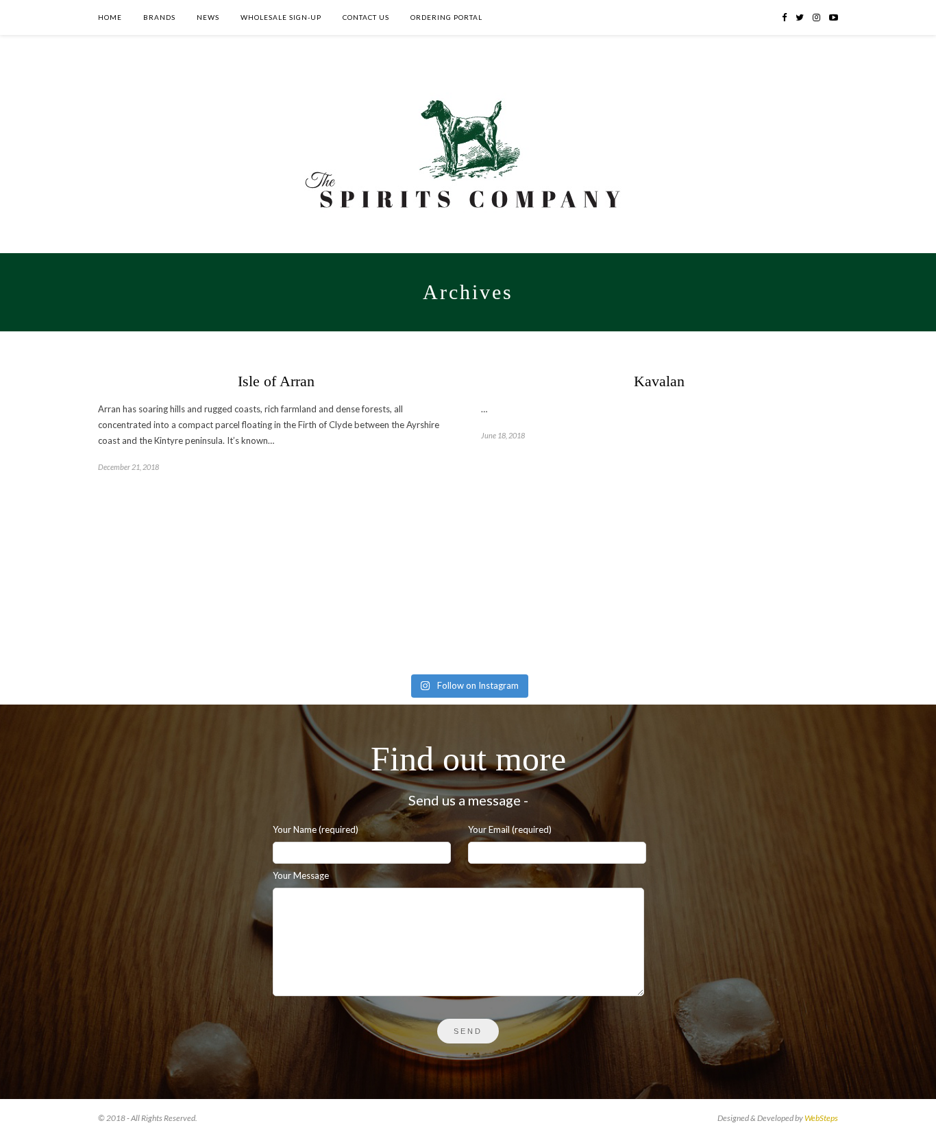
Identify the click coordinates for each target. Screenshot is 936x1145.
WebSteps (821, 1118)
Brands (159, 17)
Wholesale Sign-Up (281, 17)
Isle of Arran (276, 381)
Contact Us (366, 17)
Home (110, 17)
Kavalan (659, 381)
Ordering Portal (446, 17)
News (208, 17)
